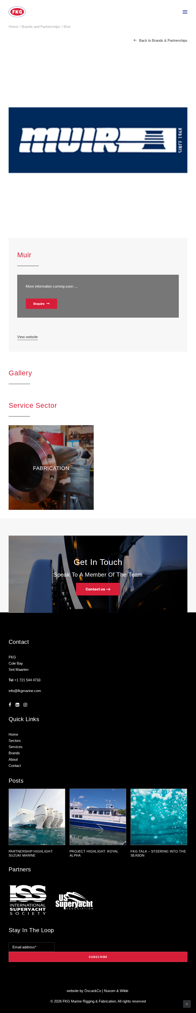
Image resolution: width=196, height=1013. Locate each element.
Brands (14, 753)
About (13, 759)
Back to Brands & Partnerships (163, 40)
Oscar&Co (92, 991)
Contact (15, 766)
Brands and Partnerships (41, 27)
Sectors (15, 741)
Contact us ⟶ (98, 589)
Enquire (38, 303)
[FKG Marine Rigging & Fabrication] (17, 11)
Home (13, 27)
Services (15, 747)
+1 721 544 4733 (27, 680)
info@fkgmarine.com (25, 691)
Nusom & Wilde (116, 991)
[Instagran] (25, 705)
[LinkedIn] (17, 705)
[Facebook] (10, 705)
